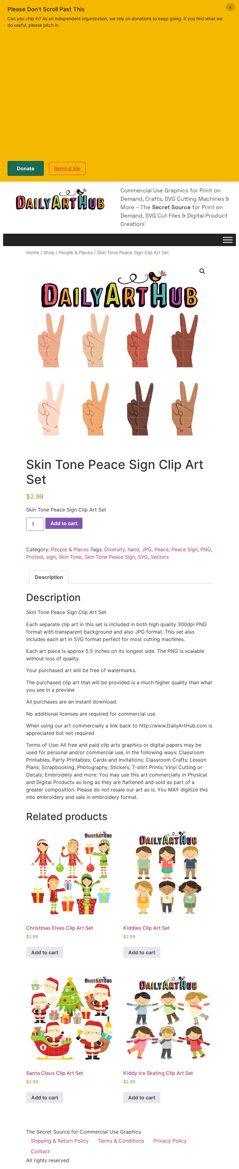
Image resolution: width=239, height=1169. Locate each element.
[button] (202, 271)
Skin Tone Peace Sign (109, 557)
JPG (147, 549)
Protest (34, 557)
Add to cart (63, 523)
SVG (143, 557)
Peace (161, 549)
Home (32, 252)
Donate (26, 168)
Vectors (160, 557)
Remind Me (67, 168)
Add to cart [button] (44, 952)
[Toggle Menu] (228, 240)
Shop (48, 252)
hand (133, 549)
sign (51, 557)
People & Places (76, 252)
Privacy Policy (170, 1141)
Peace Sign (184, 549)
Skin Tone (70, 557)
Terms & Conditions (121, 1141)
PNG (205, 549)
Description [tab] (49, 577)
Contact (40, 1151)
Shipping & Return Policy (60, 1141)
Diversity (114, 549)
